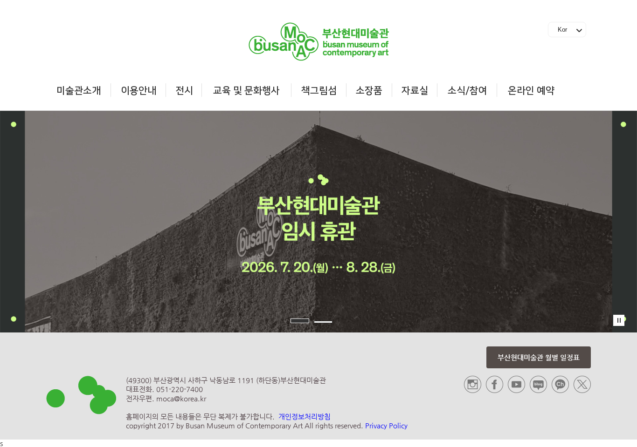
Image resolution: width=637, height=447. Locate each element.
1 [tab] (300, 320)
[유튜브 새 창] (516, 390)
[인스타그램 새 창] (472, 390)
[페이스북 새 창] (494, 390)
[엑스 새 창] (582, 390)
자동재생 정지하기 (618, 320)
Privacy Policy (386, 425)
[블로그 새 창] (538, 390)
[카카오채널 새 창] (560, 390)
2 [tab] (323, 322)
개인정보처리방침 (304, 416)
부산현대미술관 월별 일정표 (539, 357)
